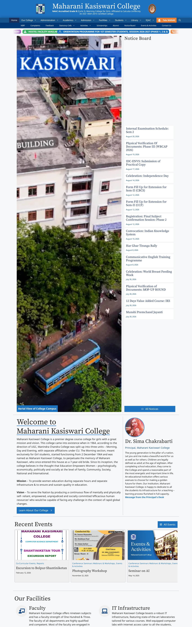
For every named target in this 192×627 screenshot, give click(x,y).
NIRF (23, 25)
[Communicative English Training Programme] (149, 261)
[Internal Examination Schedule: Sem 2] (149, 132)
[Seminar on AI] (154, 532)
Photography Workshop (89, 571)
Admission (86, 20)
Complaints (35, 25)
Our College (27, 20)
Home (14, 20)
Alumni (116, 25)
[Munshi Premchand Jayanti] (149, 314)
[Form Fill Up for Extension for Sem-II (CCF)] (149, 205)
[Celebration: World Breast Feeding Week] (149, 275)
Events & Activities (148, 25)
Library (134, 20)
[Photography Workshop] (98, 532)
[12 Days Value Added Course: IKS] (149, 303)
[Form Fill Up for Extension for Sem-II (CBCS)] (149, 191)
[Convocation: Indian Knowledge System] (149, 235)
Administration (48, 20)
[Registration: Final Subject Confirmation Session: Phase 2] (149, 220)
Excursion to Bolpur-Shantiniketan (41, 568)
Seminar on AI (139, 571)
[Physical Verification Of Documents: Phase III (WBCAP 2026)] (149, 148)
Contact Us (166, 25)
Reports (40, 563)
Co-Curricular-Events (26, 563)
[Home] (40, 5)
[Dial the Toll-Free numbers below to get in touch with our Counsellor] (153, 31)
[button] (180, 20)
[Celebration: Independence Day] (149, 178)
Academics (68, 20)
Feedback (50, 25)
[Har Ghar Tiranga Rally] (149, 248)
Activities (84, 25)
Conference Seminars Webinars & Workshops (93, 563)
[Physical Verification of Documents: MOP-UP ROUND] (149, 290)
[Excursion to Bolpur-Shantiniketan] (41, 532)
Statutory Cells (65, 25)
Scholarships (102, 25)
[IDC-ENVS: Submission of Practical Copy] (149, 165)
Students (119, 20)
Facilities (103, 20)
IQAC (148, 20)
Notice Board (129, 25)
